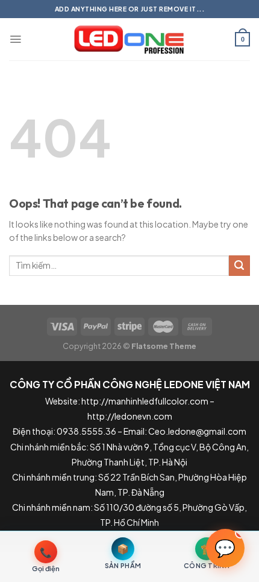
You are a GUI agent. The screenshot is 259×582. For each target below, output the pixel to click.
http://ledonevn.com (129, 416)
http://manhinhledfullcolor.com (144, 400)
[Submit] (239, 266)
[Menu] (15, 39)
